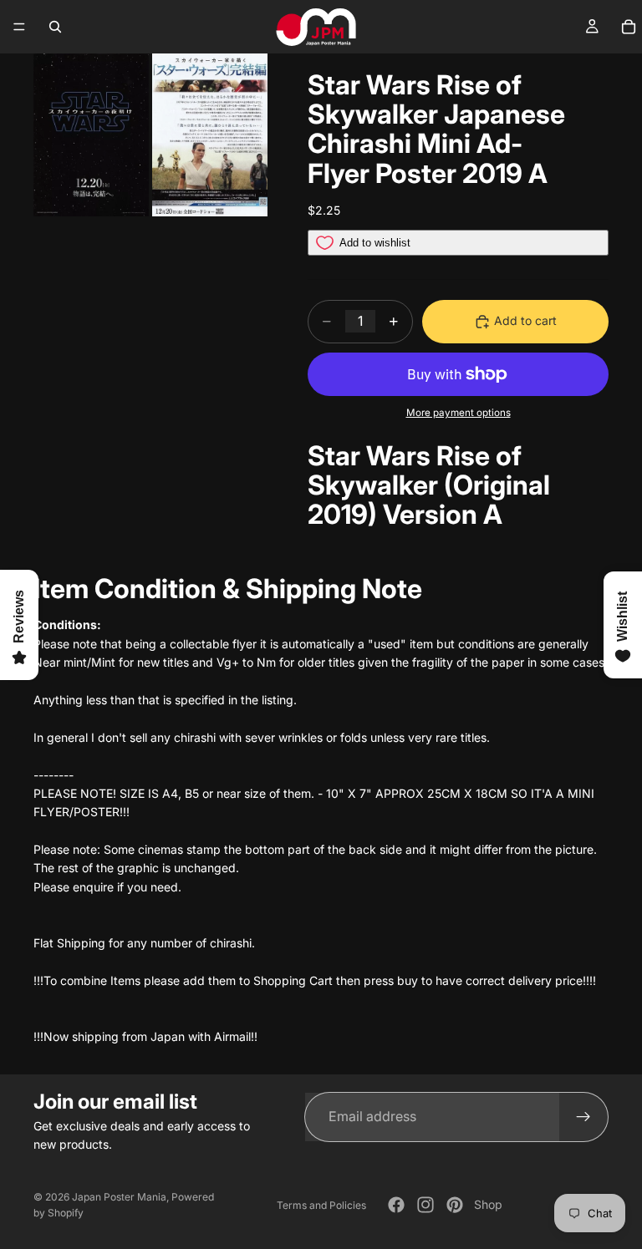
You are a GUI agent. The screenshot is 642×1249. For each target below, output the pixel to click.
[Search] (55, 26)
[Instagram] (425, 1205)
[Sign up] (583, 1117)
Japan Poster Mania (119, 1197)
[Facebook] (396, 1205)
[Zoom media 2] (210, 134)
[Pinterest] (455, 1205)
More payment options (458, 413)
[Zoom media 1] (91, 134)
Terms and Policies (321, 1205)
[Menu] (19, 27)
